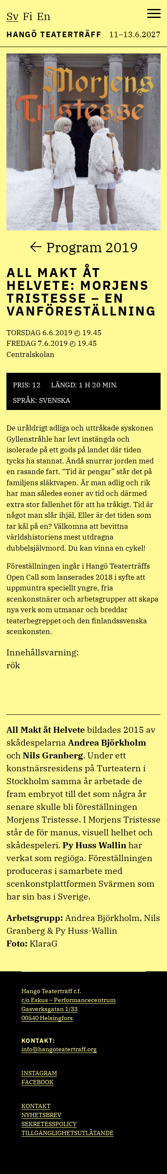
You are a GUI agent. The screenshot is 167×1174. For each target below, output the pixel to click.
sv (12, 16)
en (44, 16)
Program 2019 (92, 247)
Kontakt (36, 1106)
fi (28, 16)
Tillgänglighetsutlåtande (67, 1133)
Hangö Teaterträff (54, 34)
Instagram (39, 1073)
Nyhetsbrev (41, 1115)
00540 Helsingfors (47, 1018)
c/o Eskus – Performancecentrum (68, 1000)
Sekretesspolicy (49, 1124)
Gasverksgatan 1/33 (49, 1009)
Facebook (37, 1082)
